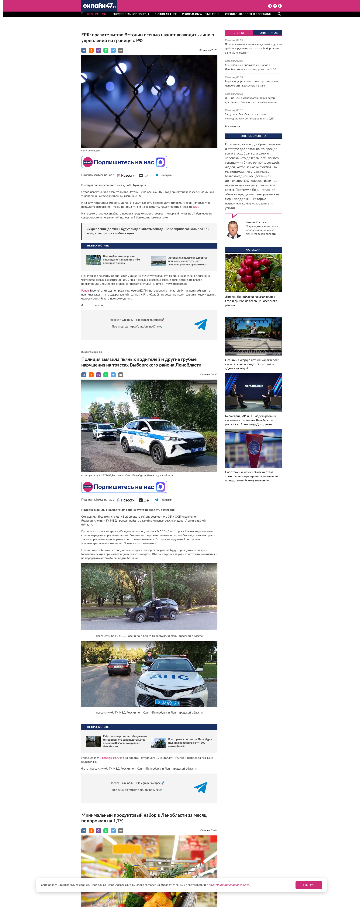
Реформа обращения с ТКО (201, 14)
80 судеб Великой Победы (131, 14)
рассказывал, (110, 757)
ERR (195, 206)
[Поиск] (279, 14)
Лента (239, 32)
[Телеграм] (156, 178)
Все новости (232, 126)
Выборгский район (91, 352)
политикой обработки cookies (229, 885)
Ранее (85, 290)
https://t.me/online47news (145, 326)
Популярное (268, 32)
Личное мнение (166, 14)
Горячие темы (96, 14)
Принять (308, 885)
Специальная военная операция (248, 14)
